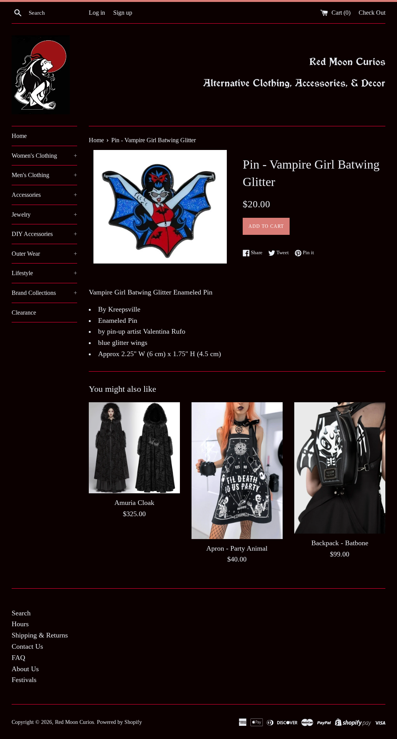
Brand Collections (44, 292)
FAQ (18, 657)
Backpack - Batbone (339, 543)
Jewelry (44, 214)
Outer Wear (44, 253)
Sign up (122, 12)
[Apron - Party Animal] (237, 470)
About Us (25, 669)
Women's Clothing (44, 155)
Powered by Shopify (119, 722)
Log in (97, 12)
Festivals (24, 680)
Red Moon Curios (74, 722)
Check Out (372, 12)
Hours (20, 624)
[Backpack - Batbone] (339, 468)
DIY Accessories (44, 234)
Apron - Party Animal (237, 548)
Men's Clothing (44, 175)
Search (21, 613)
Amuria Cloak (134, 502)
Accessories (44, 194)
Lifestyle (44, 273)
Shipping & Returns (40, 635)
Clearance (24, 312)
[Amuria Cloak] (134, 447)
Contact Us (27, 646)
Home (19, 136)
